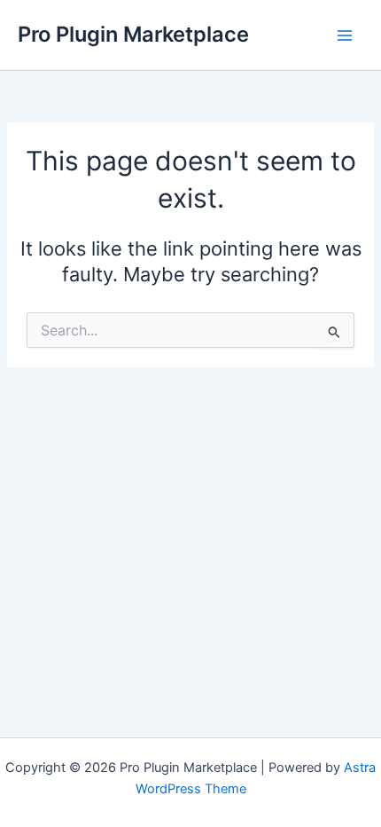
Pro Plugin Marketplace (133, 34)
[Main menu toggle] (344, 35)
